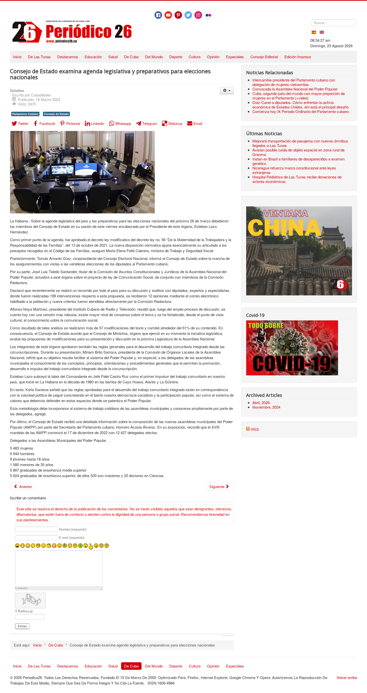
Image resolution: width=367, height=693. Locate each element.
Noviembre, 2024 (266, 407)
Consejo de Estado (56, 114)
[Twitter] (188, 15)
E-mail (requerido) (71, 538)
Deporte (175, 56)
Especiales (235, 56)
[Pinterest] (178, 15)
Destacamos (67, 56)
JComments (227, 635)
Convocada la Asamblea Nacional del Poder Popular (295, 88)
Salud (113, 56)
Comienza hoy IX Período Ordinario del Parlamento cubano (300, 111)
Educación (93, 56)
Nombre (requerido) (72, 529)
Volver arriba (347, 677)
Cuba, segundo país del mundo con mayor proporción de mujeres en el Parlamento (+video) (298, 95)
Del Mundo (154, 56)
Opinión (213, 56)
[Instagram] (198, 15)
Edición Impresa (297, 56)
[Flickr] (208, 15)
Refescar (25, 611)
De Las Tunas (39, 56)
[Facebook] (158, 15)
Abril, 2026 (261, 402)
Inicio (17, 56)
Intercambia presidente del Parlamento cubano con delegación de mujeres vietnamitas (293, 82)
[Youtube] (168, 15)
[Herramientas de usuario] (227, 90)
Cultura (194, 56)
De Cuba (131, 56)
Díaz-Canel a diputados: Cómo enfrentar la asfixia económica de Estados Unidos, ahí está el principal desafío (300, 104)
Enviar (22, 626)
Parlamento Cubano (25, 114)
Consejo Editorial (264, 56)
